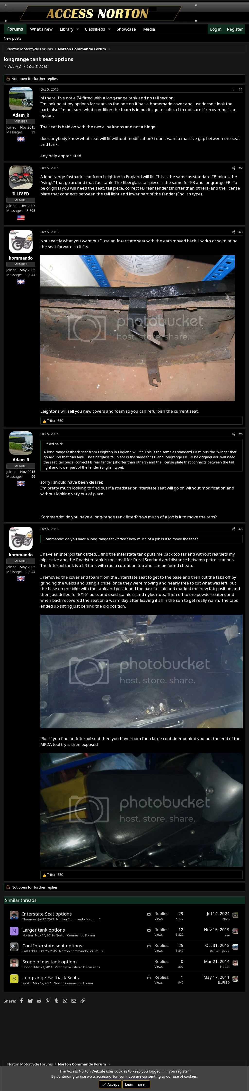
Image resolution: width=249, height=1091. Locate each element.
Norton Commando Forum (75, 919)
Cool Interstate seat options (52, 946)
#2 (241, 168)
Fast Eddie (29, 951)
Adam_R (14, 66)
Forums (15, 29)
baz (227, 934)
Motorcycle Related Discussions (77, 967)
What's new (41, 29)
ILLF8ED (224, 982)
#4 (241, 433)
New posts (12, 38)
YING (226, 918)
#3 (241, 232)
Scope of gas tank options (50, 962)
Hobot (27, 967)
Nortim (27, 935)
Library (66, 29)
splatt (26, 983)
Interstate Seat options (47, 914)
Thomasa (29, 919)
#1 (241, 89)
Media (149, 29)
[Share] (233, 89)
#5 (241, 529)
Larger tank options (43, 930)
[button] (77, 29)
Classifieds (95, 29)
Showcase (126, 29)
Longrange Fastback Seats (50, 977)
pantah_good (220, 950)
